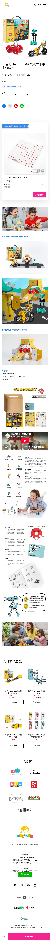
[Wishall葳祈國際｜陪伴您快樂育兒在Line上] (35, 886)
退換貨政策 (31, 925)
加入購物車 (39, 195)
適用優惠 (5, 81)
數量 (3, 93)
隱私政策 (24, 925)
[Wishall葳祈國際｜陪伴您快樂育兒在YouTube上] (28, 886)
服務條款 (17, 925)
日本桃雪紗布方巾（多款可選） (18, 177)
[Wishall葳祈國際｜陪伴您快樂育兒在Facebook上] (15, 886)
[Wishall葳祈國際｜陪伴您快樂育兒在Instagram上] (21, 886)
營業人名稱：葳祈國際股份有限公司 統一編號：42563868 (25, 928)
